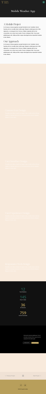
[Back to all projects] (23, 375)
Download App (26, 342)
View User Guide (35, 342)
